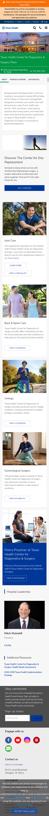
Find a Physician (16, 578)
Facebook (9, 738)
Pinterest (37, 738)
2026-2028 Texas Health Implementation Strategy (23, 674)
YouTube (18, 738)
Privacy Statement (15, 797)
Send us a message (14, 764)
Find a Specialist (18, 273)
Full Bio (7, 645)
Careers (27, 22)
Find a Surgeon (17, 348)
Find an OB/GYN (17, 498)
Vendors (19, 22)
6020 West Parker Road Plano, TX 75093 (15, 71)
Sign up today (14, 711)
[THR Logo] (10, 28)
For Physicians (9, 22)
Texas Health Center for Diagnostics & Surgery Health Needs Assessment (21, 666)
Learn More (24, 5)
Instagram (27, 738)
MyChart (36, 22)
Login (46, 22)
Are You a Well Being (9, 748)
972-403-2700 (39, 71)
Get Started (24, 188)
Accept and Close (25, 811)
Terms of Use (37, 797)
